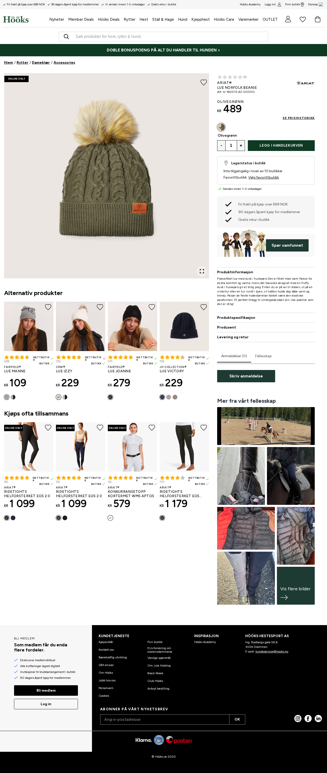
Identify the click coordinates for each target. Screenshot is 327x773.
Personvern (106, 688)
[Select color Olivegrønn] (221, 127)
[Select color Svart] (13, 397)
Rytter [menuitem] (129, 19)
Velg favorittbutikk (263, 177)
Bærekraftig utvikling (113, 657)
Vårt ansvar (106, 665)
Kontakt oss (106, 649)
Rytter (22, 62)
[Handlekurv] (317, 19)
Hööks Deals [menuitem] (109, 19)
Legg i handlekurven (281, 145)
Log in (46, 704)
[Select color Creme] (58, 397)
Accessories (64, 62)
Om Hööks (106, 672)
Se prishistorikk (299, 118)
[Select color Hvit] (110, 517)
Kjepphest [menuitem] (200, 19)
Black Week (155, 673)
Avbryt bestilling (158, 688)
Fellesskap (263, 356)
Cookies (104, 696)
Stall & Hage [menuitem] (163, 19)
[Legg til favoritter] (204, 81)
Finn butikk (292, 4)
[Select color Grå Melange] (6, 397)
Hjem (8, 62)
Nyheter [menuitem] (56, 19)
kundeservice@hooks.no (271, 651)
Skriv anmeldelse (246, 376)
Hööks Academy (205, 642)
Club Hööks (155, 681)
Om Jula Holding (159, 665)
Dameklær (41, 62)
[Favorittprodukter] (302, 19)
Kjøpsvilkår (106, 642)
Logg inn (270, 4)
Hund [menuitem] (182, 19)
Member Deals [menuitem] (81, 19)
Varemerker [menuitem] (248, 19)
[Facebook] (308, 718)
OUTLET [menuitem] (270, 19)
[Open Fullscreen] (202, 271)
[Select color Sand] (175, 397)
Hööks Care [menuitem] (224, 19)
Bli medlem (46, 690)
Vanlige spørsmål (159, 658)
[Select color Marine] (162, 397)
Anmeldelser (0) (234, 356)
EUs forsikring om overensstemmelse (159, 650)
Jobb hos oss (107, 680)
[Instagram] (297, 718)
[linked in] (318, 718)
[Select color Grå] (168, 397)
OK (237, 719)
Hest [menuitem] (143, 19)
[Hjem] (25, 19)
